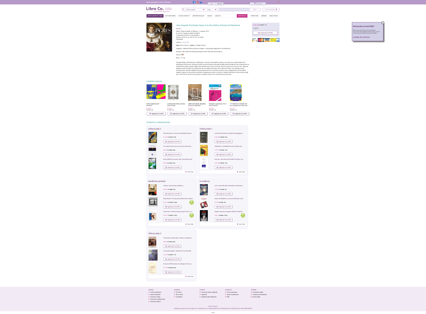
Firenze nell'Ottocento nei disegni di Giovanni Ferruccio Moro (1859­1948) (186, 264)
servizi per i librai (155, 296)
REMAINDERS (242, 16)
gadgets (218, 16)
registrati (219, 3)
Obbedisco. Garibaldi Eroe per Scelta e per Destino (231, 146)
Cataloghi (184, 42)
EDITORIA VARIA (170, 16)
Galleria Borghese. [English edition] (199, 104)
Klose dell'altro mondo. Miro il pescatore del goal (179, 159)
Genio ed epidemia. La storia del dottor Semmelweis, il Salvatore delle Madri (239, 198)
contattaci (179, 296)
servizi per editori (155, 301)
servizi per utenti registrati (209, 292)
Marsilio (178, 28)
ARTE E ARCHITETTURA (155, 16)
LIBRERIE (264, 16)
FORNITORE (254, 16)
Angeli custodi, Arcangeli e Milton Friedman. (229, 211)
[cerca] (255, 9)
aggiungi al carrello (157, 113)
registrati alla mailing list (208, 296)
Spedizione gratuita (156, 181)
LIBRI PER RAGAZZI (198, 16)
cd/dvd (209, 16)
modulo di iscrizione (361, 37)
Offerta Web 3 (154, 233)
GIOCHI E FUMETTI (184, 16)
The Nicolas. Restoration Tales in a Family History (179, 238)
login (211, 3)
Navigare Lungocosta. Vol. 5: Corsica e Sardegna (224, 104)
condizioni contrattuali (259, 294)
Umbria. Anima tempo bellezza (173, 185)
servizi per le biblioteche (157, 299)
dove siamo (179, 294)
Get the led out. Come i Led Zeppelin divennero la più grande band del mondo (188, 133)
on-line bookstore (155, 292)
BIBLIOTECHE (273, 16)
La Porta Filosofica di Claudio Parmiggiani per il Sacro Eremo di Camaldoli (238, 133)
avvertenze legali (257, 292)
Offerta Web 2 (154, 129)
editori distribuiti (155, 294)
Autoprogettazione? (152, 104)
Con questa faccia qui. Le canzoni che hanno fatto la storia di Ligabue (185, 146)
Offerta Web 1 (206, 129)
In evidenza (205, 181)
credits (213, 312)
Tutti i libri (190, 172)
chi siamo (179, 292)
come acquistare (232, 292)
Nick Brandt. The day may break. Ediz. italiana (178, 198)
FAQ (228, 296)
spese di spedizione (233, 294)
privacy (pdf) (256, 296)
